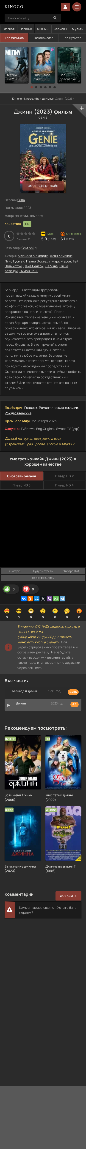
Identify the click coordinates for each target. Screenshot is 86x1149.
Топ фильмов (14, 38)
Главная (8, 29)
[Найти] (55, 18)
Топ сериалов (43, 38)
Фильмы (43, 29)
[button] (32, 87)
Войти (65, 7)
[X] (43, 598)
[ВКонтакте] (24, 598)
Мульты (77, 29)
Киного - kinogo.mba (25, 99)
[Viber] (49, 598)
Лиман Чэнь (28, 271)
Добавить (68, 896)
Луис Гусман (14, 261)
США (21, 200)
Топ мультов (72, 38)
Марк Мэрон (61, 261)
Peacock (30, 407)
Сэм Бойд (29, 248)
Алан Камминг (61, 256)
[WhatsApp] (56, 598)
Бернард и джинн (24, 691)
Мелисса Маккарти (33, 256)
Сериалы (60, 29)
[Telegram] (62, 598)
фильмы (47, 99)
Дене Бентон (33, 266)
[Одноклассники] (30, 598)
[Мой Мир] (36, 598)
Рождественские (18, 413)
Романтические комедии (58, 407)
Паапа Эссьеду (38, 261)
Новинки (26, 29)
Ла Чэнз (51, 266)
